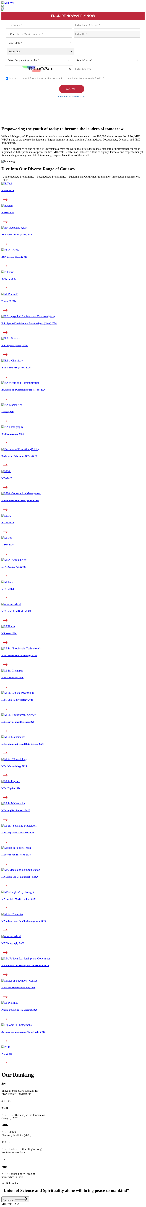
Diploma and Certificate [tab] (90, 176)
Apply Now (9, 1200)
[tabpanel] (73, 326)
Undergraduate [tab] (18, 176)
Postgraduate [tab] (51, 176)
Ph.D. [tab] (5, 180)
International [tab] (126, 176)
